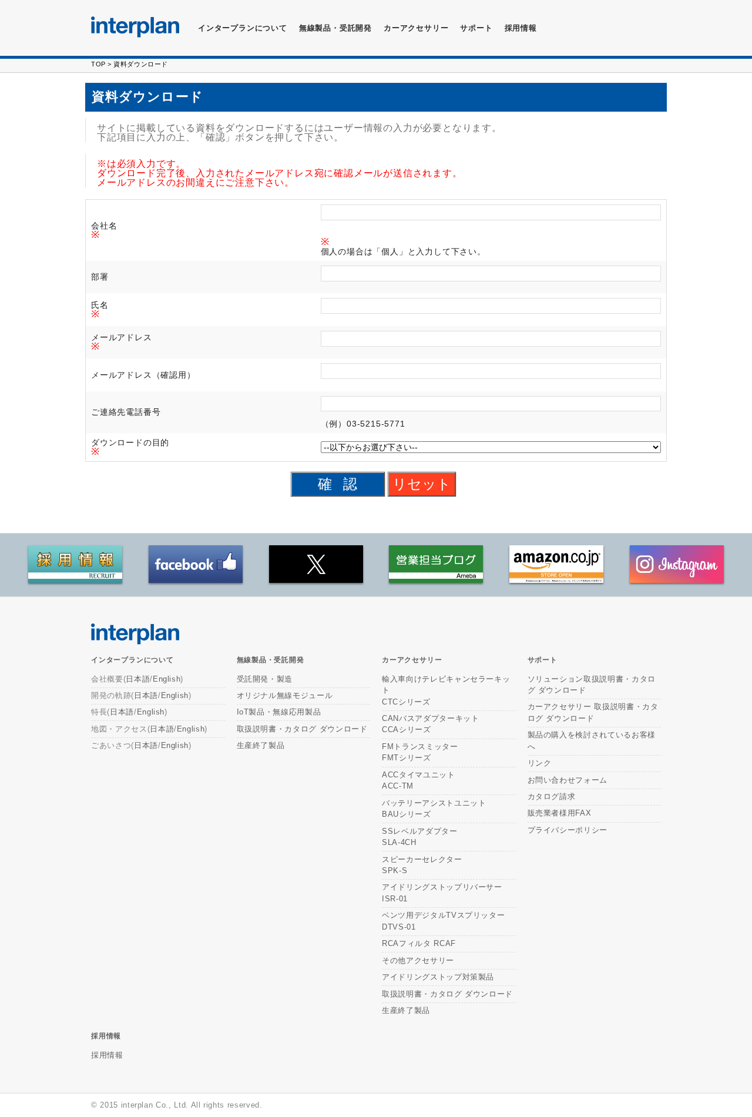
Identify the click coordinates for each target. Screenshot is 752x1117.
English (167, 679)
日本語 (138, 679)
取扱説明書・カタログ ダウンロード (302, 728)
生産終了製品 (261, 745)
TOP (98, 64)
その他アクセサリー (418, 960)
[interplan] (135, 27)
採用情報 (521, 28)
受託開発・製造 (265, 679)
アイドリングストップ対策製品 (438, 976)
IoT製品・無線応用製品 (279, 711)
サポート (476, 28)
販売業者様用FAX (560, 813)
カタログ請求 (552, 796)
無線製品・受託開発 (335, 28)
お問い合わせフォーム (568, 780)
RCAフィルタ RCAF (419, 943)
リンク (540, 763)
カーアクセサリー (412, 659)
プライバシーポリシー (568, 830)
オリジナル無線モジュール (285, 695)
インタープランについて (242, 28)
